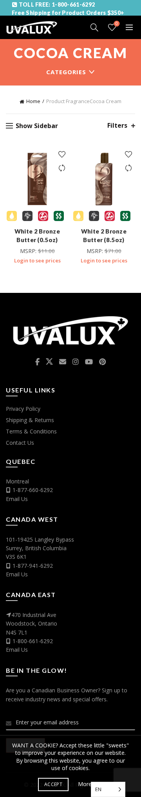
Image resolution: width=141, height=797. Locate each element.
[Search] (94, 27)
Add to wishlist (62, 154)
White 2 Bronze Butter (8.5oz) (104, 235)
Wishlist (117, 23)
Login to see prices (37, 260)
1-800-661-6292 (33, 641)
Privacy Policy (23, 408)
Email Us (17, 499)
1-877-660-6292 (33, 490)
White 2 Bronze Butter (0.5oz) (37, 235)
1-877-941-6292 (33, 565)
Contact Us (20, 442)
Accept (53, 784)
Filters (117, 125)
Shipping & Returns (30, 420)
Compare (62, 168)
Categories (66, 72)
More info (90, 784)
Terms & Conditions (31, 431)
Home (33, 101)
